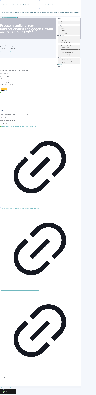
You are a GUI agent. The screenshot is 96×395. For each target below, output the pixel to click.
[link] (17, 17)
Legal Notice (3, 387)
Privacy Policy (10, 387)
